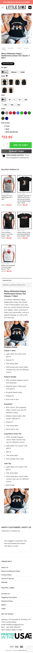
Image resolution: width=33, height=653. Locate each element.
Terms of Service (7, 578)
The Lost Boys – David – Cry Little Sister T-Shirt (6, 234)
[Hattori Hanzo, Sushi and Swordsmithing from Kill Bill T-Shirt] (25, 220)
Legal (3, 608)
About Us (4, 567)
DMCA (3, 605)
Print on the (5, 123)
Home (3, 48)
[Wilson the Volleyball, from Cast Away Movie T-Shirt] (8, 253)
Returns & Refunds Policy (10, 571)
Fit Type (4, 67)
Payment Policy (7, 601)
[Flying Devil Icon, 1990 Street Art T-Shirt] (8, 183)
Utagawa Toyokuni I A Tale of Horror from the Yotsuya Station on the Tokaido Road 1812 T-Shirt (24, 199)
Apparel (11, 48)
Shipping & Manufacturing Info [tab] (14, 285)
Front (7, 126)
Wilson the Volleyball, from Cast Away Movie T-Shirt (8, 267)
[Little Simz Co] (16, 7)
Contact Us (5, 594)
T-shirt (19, 48)
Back (7, 129)
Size (3, 95)
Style (4, 76)
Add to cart (20, 145)
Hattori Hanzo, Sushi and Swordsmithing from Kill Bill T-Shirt (23, 234)
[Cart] (30, 7)
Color (3, 109)
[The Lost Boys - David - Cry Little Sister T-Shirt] (8, 220)
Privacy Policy (6, 575)
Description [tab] (7, 280)
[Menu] (2, 7)
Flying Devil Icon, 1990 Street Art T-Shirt (7, 197)
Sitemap (4, 582)
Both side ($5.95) (12, 132)
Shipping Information (9, 597)
